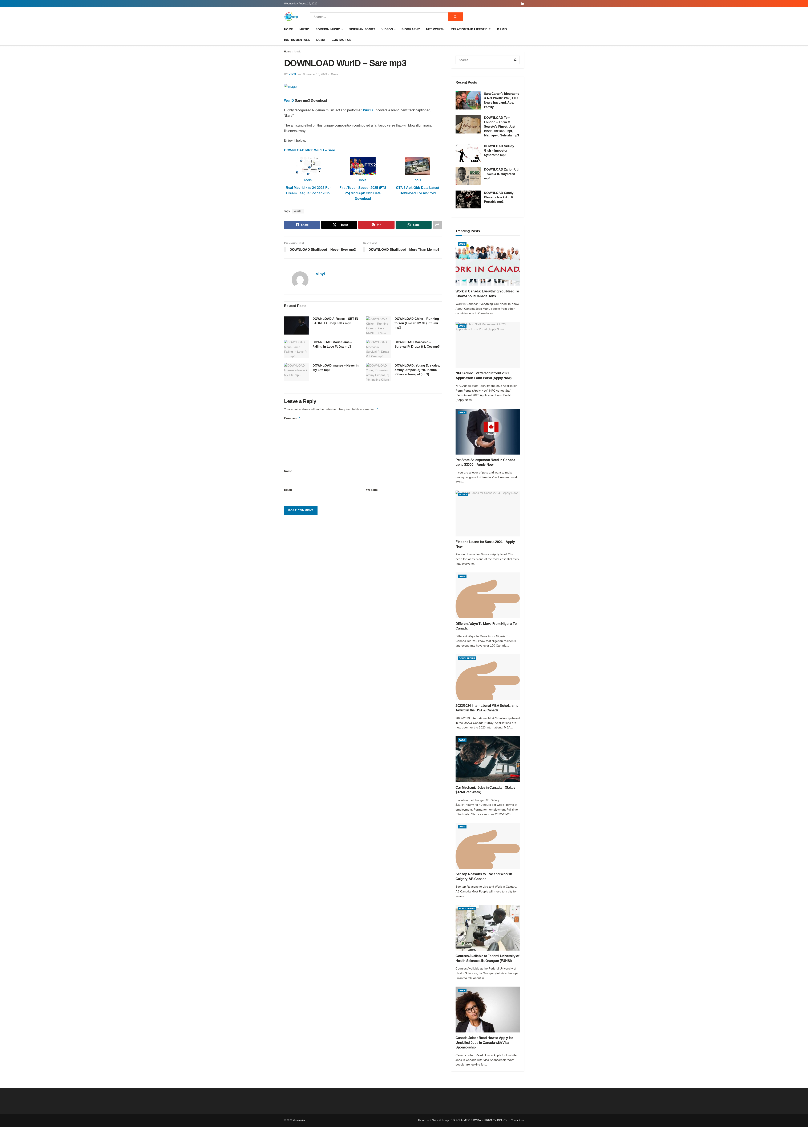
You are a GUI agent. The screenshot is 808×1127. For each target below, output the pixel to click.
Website (372, 489)
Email (288, 489)
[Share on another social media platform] (437, 225)
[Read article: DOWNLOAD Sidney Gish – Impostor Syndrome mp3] (468, 153)
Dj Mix (502, 29)
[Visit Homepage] (291, 16)
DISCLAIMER (461, 1120)
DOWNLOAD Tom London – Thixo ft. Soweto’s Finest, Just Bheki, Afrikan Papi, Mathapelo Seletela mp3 (501, 126)
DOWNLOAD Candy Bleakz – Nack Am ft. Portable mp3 (499, 197)
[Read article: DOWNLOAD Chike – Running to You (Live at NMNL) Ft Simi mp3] (378, 325)
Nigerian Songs (362, 29)
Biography (410, 29)
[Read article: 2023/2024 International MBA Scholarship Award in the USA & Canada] (488, 677)
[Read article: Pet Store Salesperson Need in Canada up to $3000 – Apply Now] (488, 432)
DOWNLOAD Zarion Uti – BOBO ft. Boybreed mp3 (501, 174)
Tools (308, 180)
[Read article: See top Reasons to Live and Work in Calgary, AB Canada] (488, 846)
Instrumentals (297, 39)
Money (463, 494)
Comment (292, 418)
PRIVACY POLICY (495, 1120)
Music (304, 29)
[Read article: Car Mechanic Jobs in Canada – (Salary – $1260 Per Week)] (488, 759)
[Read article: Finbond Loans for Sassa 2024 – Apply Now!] (488, 513)
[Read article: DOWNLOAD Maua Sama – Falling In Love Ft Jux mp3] (296, 349)
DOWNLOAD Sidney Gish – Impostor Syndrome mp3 (499, 150)
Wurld (298, 211)
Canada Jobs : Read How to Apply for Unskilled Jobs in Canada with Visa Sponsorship (484, 1042)
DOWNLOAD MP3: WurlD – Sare (309, 150)
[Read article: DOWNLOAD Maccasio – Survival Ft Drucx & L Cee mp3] (378, 349)
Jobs (462, 244)
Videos (387, 29)
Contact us (341, 39)
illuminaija (299, 1120)
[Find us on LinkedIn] (522, 3)
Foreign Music (328, 29)
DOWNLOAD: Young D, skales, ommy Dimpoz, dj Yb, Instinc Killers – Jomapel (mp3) (417, 370)
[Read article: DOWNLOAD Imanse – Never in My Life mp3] (296, 372)
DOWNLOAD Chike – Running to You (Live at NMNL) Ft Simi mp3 (417, 323)
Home (288, 29)
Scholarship (467, 658)
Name (288, 471)
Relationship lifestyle (470, 29)
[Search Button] (455, 16)
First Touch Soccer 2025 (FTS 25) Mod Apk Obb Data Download (363, 193)
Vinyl (293, 74)
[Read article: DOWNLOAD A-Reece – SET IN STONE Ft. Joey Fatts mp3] (296, 325)
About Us (423, 1120)
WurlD (289, 100)
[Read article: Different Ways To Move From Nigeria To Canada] (488, 595)
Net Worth (435, 29)
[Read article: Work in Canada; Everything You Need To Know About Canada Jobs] (488, 263)
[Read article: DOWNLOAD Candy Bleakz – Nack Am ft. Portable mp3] (468, 200)
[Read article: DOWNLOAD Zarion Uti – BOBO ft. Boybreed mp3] (468, 176)
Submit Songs (440, 1120)
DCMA (320, 39)
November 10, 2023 (315, 74)
